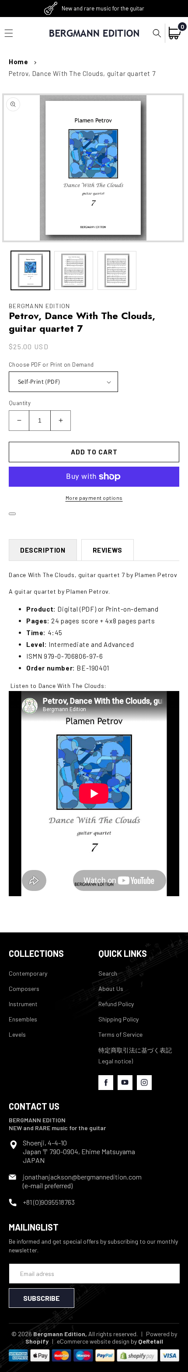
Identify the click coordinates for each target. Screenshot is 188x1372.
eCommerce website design (93, 1341)
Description (43, 550)
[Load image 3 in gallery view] (116, 270)
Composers (24, 988)
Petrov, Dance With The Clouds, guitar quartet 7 (82, 73)
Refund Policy (116, 1004)
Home (18, 61)
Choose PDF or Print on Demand (51, 364)
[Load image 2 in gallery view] (73, 270)
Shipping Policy (118, 1019)
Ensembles (23, 1019)
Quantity (20, 402)
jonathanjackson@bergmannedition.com (82, 1177)
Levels (17, 1034)
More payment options (94, 498)
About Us (110, 988)
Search (107, 973)
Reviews (107, 550)
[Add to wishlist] (12, 513)
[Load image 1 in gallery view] (30, 270)
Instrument (23, 1004)
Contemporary (28, 973)
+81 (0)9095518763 (49, 1202)
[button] (157, 33)
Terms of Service (120, 1034)
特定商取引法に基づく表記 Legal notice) (135, 1055)
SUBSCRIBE (41, 1298)
